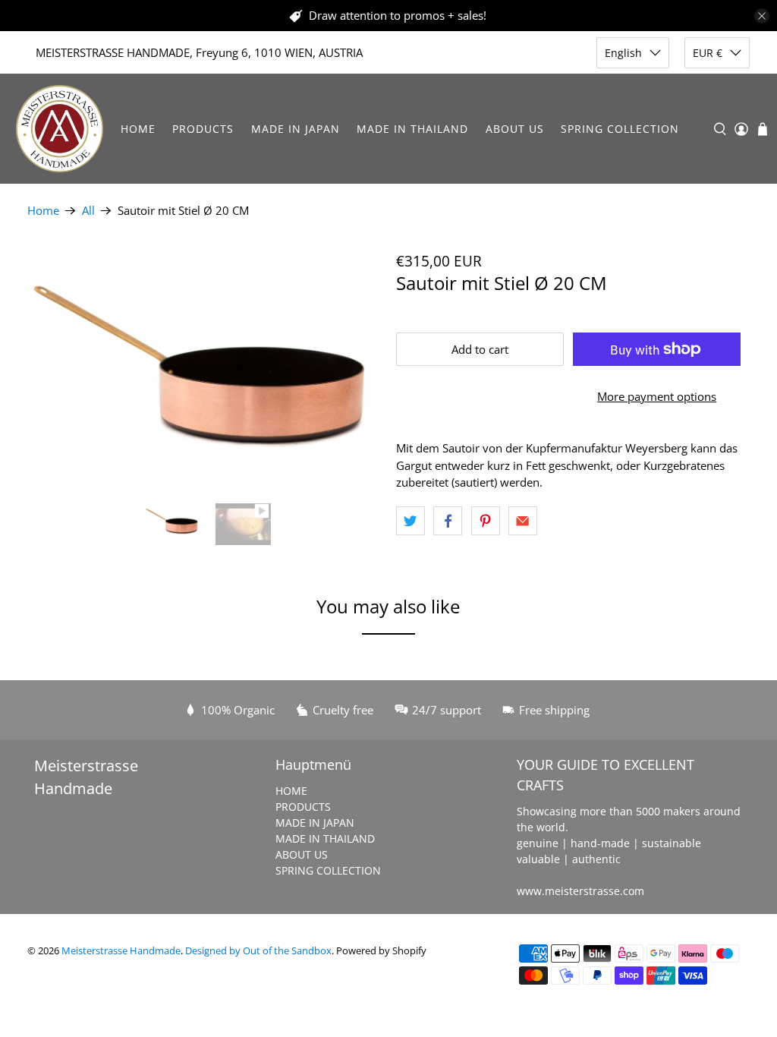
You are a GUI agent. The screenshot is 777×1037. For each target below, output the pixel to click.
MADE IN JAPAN (295, 128)
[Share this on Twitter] (410, 520)
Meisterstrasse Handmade (121, 950)
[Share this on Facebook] (447, 520)
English (623, 53)
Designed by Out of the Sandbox (258, 950)
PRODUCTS (203, 128)
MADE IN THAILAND (412, 128)
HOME (138, 128)
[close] (761, 16)
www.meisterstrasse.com (580, 891)
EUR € (707, 53)
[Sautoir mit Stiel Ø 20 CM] (204, 370)
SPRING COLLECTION (620, 128)
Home (43, 210)
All (88, 210)
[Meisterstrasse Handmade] (59, 128)
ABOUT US (515, 128)
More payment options (656, 396)
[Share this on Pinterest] (485, 520)
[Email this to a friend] (522, 520)
